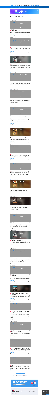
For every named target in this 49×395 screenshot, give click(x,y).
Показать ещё (20, 373)
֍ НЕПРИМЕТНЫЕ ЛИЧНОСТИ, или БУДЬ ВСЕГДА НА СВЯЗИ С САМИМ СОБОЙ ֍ (20, 312)
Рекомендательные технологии (15, 393)
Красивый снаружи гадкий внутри (17, 331)
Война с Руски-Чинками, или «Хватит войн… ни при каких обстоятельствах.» (19, 294)
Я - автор (26, 390)
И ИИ (12, 81)
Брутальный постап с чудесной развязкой (18, 365)
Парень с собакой (22, 358)
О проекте (22, 389)
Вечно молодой (14, 275)
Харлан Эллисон (21, 23)
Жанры (17, 5)
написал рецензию (14, 20)
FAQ (21, 391)
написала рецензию (14, 230)
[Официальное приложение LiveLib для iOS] (17, 391)
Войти (37, 5)
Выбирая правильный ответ (16, 30)
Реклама (26, 389)
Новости (21, 5)
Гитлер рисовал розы (22, 215)
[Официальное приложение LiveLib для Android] (13, 391)
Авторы (19, 5)
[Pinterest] (13, 390)
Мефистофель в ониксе (22, 91)
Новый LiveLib (32, 5)
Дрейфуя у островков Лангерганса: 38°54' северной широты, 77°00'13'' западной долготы (24, 40)
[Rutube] (12, 390)
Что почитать (15, 5)
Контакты (22, 390)
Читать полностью (12, 34)
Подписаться (17, 12)
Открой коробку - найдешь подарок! (24, 250)
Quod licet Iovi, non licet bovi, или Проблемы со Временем (20, 348)
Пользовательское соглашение (32, 391)
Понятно (47, 394)
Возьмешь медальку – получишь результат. (18, 258)
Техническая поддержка (31, 390)
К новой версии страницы (36, 7)
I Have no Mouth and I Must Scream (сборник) (25, 198)
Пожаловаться (30, 389)
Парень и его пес (22, 129)
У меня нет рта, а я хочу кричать (23, 57)
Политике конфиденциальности (45, 393)
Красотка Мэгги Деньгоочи (23, 108)
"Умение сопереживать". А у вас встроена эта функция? (20, 171)
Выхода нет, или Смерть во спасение (17, 240)
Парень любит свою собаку (16, 136)
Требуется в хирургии (22, 164)
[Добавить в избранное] (19, 12)
